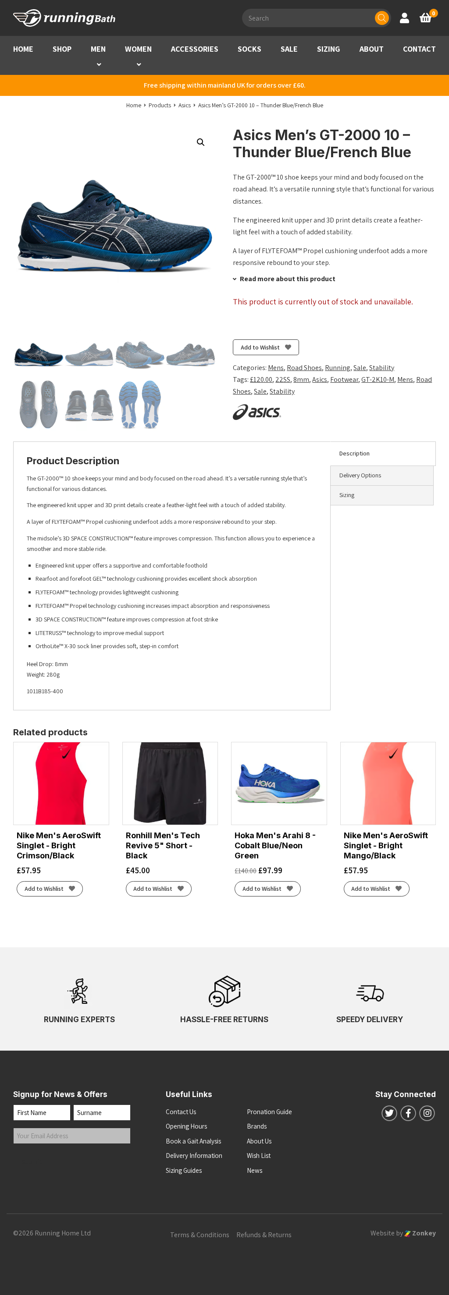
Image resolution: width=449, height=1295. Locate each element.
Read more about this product (287, 278)
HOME (23, 49)
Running (337, 367)
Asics (319, 379)
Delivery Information (194, 1155)
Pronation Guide (269, 1112)
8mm (301, 379)
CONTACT (419, 49)
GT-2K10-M (377, 379)
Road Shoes (304, 367)
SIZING (328, 49)
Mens (276, 367)
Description (354, 453)
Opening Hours (186, 1126)
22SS (282, 379)
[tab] (383, 453)
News (254, 1170)
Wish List (259, 1155)
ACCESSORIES (194, 49)
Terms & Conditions (199, 1234)
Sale (359, 367)
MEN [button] (98, 49)
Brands (257, 1126)
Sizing (346, 495)
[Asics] (257, 412)
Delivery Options (360, 475)
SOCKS (249, 49)
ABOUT (372, 49)
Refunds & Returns (264, 1234)
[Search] (382, 18)
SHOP (62, 49)
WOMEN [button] (138, 49)
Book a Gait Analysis (193, 1141)
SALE (289, 49)
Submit (32, 1161)
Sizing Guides (184, 1170)
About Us (259, 1141)
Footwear (344, 379)
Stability (381, 367)
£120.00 (261, 379)
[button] (99, 65)
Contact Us (181, 1112)
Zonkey (423, 1233)
